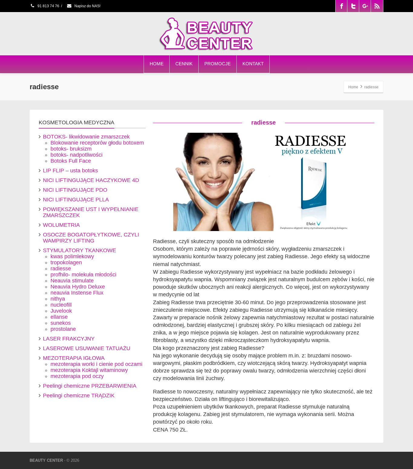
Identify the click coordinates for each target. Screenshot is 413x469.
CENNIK (184, 63)
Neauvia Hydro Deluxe (77, 287)
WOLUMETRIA (61, 225)
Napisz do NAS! (86, 6)
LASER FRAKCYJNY (69, 339)
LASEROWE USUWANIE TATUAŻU (86, 348)
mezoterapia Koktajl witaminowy (89, 370)
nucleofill (61, 305)
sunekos (60, 323)
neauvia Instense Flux (76, 293)
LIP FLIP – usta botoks (70, 171)
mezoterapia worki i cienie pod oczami (96, 364)
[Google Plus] (365, 6)
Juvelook (61, 311)
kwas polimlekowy (72, 256)
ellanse (59, 317)
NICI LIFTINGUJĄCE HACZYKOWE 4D (91, 180)
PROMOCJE (217, 63)
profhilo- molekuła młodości (83, 275)
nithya (57, 299)
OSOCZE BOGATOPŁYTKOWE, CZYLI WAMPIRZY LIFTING (91, 238)
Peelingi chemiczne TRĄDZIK (79, 395)
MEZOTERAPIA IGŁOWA (74, 358)
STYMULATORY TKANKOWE (79, 250)
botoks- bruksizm (71, 149)
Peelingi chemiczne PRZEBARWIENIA (89, 386)
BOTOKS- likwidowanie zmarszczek (86, 137)
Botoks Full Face (70, 161)
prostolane (63, 329)
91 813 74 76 (48, 6)
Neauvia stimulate (72, 281)
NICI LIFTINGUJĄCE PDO (75, 190)
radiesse (60, 268)
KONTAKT (253, 63)
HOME (157, 63)
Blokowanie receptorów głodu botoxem (97, 143)
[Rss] (377, 6)
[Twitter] (353, 6)
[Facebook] (342, 6)
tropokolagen (66, 262)
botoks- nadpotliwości (76, 155)
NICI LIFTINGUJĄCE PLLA (76, 200)
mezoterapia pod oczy (77, 376)
